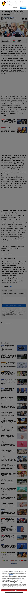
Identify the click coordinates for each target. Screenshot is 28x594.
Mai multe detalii (11, 574)
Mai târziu (15, 7)
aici (19, 578)
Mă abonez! (23, 7)
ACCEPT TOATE (14, 590)
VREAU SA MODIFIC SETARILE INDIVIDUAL (14, 592)
